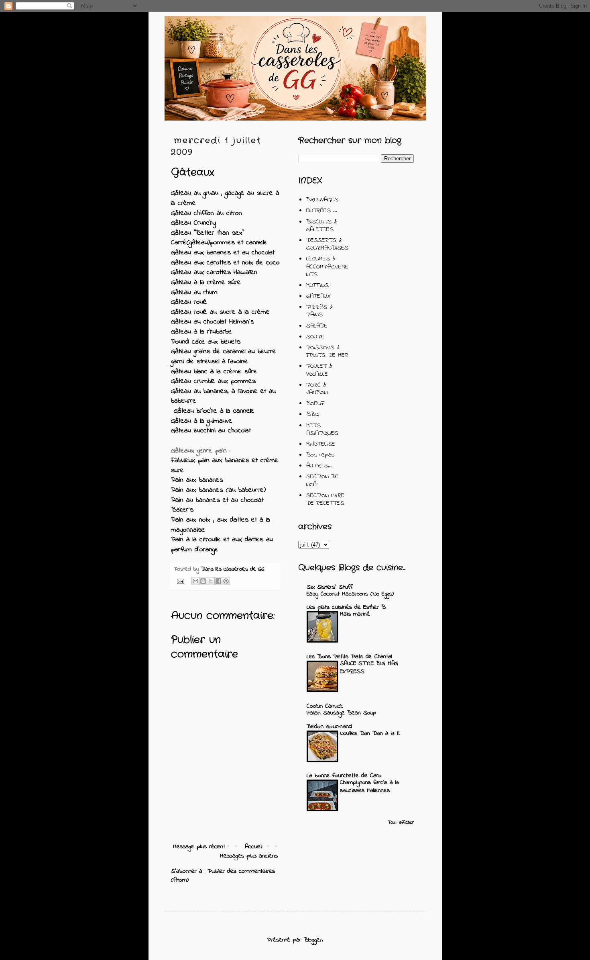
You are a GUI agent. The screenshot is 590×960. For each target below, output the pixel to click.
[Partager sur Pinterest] (226, 581)
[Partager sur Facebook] (218, 581)
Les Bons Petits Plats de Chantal (349, 656)
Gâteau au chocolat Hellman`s (212, 322)
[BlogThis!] (203, 581)
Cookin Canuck (325, 706)
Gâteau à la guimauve (201, 421)
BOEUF (315, 403)
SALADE (317, 326)
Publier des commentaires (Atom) (223, 875)
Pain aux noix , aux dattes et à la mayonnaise (220, 525)
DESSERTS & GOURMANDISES (327, 244)
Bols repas (320, 455)
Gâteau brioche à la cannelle (212, 411)
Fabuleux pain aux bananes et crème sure (225, 465)
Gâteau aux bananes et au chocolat (223, 253)
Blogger (313, 940)
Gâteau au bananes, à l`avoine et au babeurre (223, 396)
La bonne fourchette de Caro (344, 775)
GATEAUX (318, 296)
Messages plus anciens (249, 856)
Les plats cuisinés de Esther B (346, 607)
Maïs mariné (355, 614)
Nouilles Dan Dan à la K (370, 733)
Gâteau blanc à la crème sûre (214, 371)
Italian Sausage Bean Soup (341, 712)
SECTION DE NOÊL (322, 480)
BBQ (312, 414)
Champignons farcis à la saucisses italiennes (369, 786)
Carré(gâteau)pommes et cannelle (219, 242)
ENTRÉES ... (321, 210)
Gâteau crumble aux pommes (213, 381)
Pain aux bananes (197, 480)
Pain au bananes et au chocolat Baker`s (217, 505)
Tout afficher (401, 822)
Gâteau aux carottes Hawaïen (214, 272)
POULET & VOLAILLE (319, 370)
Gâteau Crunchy (193, 223)
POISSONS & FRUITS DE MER (327, 351)
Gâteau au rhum (194, 292)
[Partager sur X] (211, 581)
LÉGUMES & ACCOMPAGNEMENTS (327, 266)
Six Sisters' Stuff (330, 587)
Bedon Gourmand (329, 726)
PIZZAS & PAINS (319, 310)
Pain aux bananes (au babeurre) (218, 490)
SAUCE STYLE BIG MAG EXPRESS (369, 667)
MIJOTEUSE (320, 444)
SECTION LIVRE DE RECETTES (325, 499)
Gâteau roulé (189, 302)
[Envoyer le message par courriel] (180, 581)
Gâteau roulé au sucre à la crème (220, 312)
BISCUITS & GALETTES (321, 225)
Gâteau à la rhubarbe (201, 332)
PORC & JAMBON (317, 388)
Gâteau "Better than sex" (207, 233)
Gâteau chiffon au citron (206, 213)
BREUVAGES (322, 200)
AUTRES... (319, 466)
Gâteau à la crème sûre (206, 282)
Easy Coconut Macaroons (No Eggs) (350, 594)
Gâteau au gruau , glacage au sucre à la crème (225, 198)
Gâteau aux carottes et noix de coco (225, 263)
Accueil (253, 847)
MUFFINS (317, 285)
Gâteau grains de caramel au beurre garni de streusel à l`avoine (223, 356)
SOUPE (315, 337)
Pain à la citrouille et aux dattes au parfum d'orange (222, 544)
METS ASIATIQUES (322, 429)
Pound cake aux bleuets (205, 342)
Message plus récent (199, 847)
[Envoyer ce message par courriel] (195, 581)
